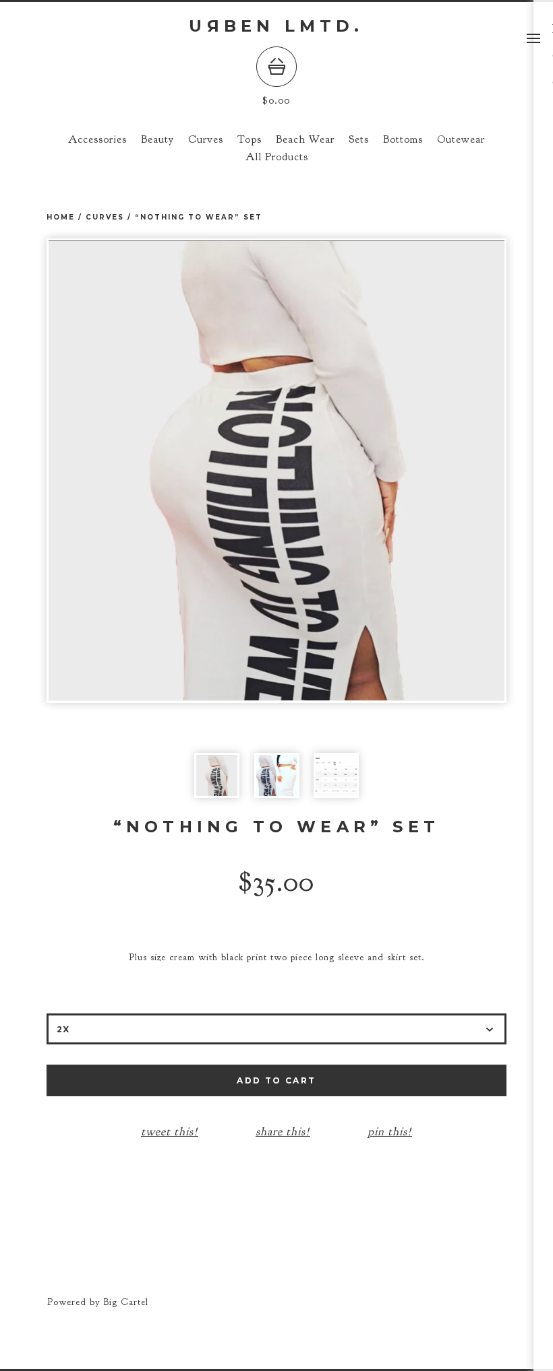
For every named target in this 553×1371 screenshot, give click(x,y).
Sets (359, 139)
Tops (249, 139)
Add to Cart (276, 1080)
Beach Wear (305, 139)
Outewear (461, 139)
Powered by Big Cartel (97, 1302)
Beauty (157, 139)
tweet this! (169, 1131)
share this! (283, 1131)
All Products (276, 157)
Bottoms (403, 139)
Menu (533, 38)
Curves (205, 139)
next (391, 470)
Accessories (97, 139)
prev (161, 470)
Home (61, 217)
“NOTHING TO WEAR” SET (198, 217)
